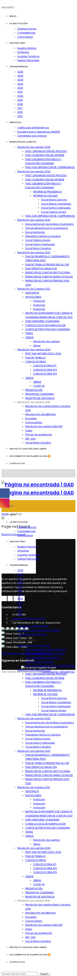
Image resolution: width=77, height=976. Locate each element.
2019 (20, 100)
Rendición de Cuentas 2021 (33, 288)
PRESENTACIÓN (33, 390)
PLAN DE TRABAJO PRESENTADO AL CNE (47, 264)
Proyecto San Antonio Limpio (28, 448)
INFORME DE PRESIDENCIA (47, 191)
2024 (20, 79)
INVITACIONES (33, 297)
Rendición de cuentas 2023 (33, 220)
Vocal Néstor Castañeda (56, 203)
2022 (20, 88)
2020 (20, 96)
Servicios (15, 122)
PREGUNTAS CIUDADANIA (39, 394)
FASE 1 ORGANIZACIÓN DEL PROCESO (46, 151)
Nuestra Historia (26, 48)
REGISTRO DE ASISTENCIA (39, 398)
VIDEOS (29, 337)
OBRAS (37, 382)
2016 (20, 112)
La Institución (18, 23)
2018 (20, 104)
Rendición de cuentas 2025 (34, 147)
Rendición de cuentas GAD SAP (44, 426)
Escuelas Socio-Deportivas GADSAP (38, 131)
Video (28, 430)
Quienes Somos (26, 28)
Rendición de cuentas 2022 (33, 252)
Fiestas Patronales (28, 60)
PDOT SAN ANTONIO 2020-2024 (43, 353)
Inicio (13, 16)
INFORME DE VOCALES (45, 195)
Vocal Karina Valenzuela (56, 207)
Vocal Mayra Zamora (54, 199)
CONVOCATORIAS (35, 361)
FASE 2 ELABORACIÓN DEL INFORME (44, 155)
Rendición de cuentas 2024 (34, 171)
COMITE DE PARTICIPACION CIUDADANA (47, 329)
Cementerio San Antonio (32, 135)
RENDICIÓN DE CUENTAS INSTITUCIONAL (47, 272)
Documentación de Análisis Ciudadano (49, 224)
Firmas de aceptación (38, 434)
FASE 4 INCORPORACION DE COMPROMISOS (50, 216)
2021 (20, 92)
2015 (20, 116)
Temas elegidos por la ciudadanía (46, 228)
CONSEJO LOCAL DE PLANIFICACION (45, 325)
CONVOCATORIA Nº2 (45, 369)
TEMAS (29, 333)
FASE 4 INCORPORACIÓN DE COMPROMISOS (50, 167)
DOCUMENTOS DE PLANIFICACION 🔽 (30, 456)
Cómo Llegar (25, 37)
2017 (20, 108)
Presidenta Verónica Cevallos (43, 236)
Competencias (26, 32)
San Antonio (17, 42)
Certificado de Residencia (33, 127)
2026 (20, 71)
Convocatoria (33, 422)
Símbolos (23, 52)
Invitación (39, 301)
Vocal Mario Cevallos (38, 248)
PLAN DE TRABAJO (35, 357)
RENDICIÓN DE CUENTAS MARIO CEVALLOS (49, 276)
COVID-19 (38, 386)
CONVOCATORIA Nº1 (44, 365)
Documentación (35, 232)
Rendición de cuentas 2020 (34, 349)
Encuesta (31, 418)
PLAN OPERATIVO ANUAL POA (41, 268)
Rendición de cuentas (46, 341)
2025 (20, 75)
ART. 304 (30, 438)
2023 (20, 84)
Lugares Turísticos (28, 56)
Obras (36, 345)
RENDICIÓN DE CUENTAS (22, 141)
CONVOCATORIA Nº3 (45, 373)
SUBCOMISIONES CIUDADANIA (42, 321)
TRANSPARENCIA (18, 66)
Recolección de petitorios (40, 414)
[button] (8, 7)
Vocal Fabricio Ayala (53, 212)
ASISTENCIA (32, 292)
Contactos (17, 463)
